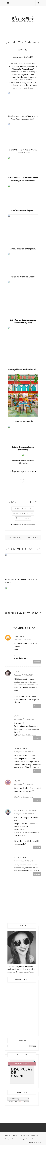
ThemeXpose (24, 1135)
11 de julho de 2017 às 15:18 (23, 861)
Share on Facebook (24, 508)
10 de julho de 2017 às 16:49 (24, 752)
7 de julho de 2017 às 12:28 (23, 675)
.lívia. (17, 672)
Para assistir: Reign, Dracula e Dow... (22, 580)
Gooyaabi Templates (12, 1139)
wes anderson (29, 524)
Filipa (17, 781)
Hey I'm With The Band (25, 810)
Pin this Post (24, 518)
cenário (20, 524)
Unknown (19, 636)
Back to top (34, 1142)
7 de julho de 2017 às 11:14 (23, 640)
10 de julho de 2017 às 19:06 (24, 814)
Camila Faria (20, 748)
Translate (25, 1102)
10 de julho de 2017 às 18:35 (23, 784)
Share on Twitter (24, 513)
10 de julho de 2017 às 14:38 (23, 719)
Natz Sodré (20, 857)
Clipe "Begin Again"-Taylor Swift (23, 613)
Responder (37, 661)
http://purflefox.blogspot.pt (25, 797)
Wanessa (18, 716)
